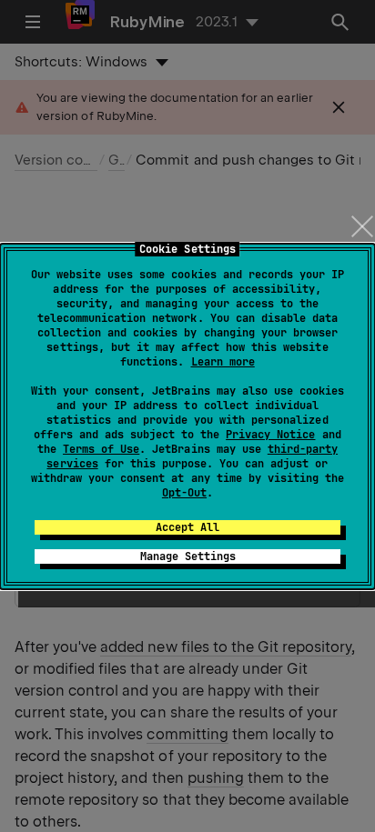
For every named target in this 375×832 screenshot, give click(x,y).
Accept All (187, 527)
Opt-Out (184, 493)
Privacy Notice (270, 434)
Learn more (223, 362)
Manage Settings (188, 556)
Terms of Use (101, 449)
